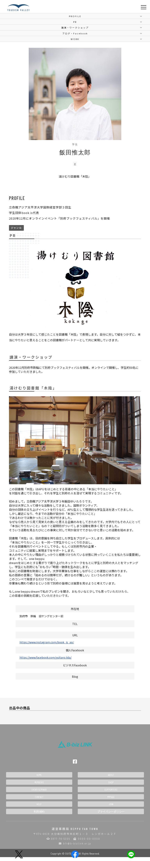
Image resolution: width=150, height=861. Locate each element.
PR (75, 21)
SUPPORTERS (110, 789)
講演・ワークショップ (75, 27)
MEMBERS (39, 782)
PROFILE (75, 16)
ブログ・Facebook (75, 33)
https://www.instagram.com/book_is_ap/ (47, 642)
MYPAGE (111, 797)
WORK (75, 39)
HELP (39, 804)
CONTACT (39, 797)
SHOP (111, 782)
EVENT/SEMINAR (39, 789)
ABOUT (111, 775)
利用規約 (39, 811)
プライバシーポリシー (111, 811)
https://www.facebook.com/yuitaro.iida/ (45, 657)
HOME (39, 775)
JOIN (111, 804)
